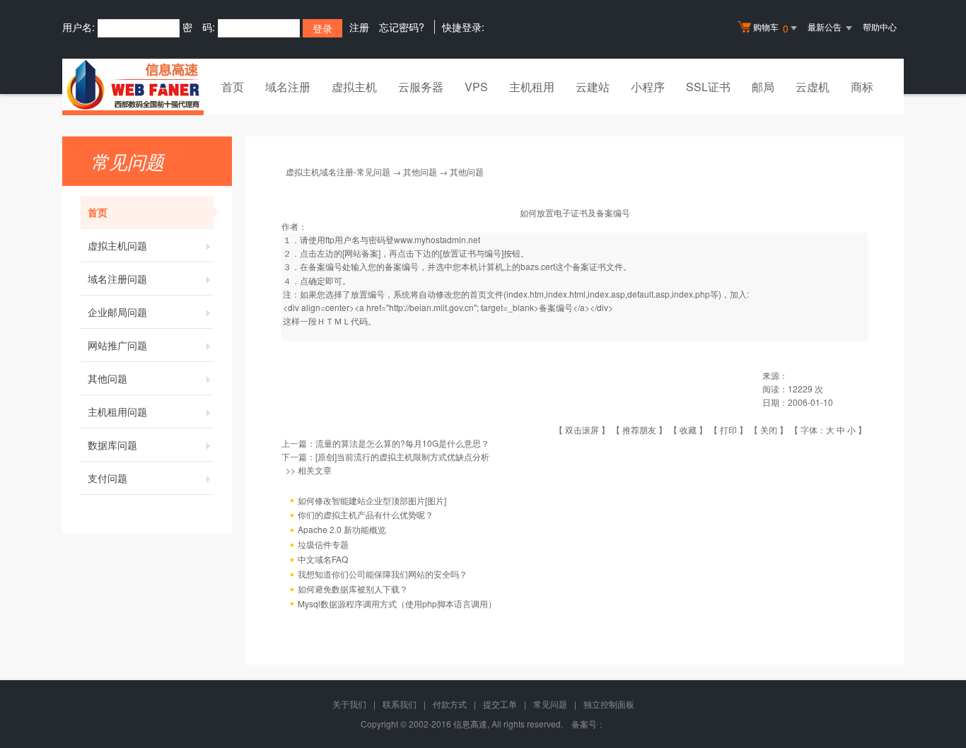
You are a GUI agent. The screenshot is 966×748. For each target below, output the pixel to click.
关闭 (768, 429)
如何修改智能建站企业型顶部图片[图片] (372, 500)
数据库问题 (112, 445)
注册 (359, 27)
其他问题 (107, 378)
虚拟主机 (354, 86)
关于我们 (349, 704)
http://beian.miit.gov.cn (431, 307)
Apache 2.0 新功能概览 (342, 529)
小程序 (648, 86)
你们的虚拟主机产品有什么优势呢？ (365, 514)
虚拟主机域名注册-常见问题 (338, 171)
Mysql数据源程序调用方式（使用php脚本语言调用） (397, 603)
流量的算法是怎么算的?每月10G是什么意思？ (402, 443)
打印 (728, 429)
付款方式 (450, 704)
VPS (476, 86)
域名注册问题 (117, 278)
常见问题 (550, 704)
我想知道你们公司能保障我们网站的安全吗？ (382, 574)
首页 (232, 86)
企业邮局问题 (117, 312)
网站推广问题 (117, 345)
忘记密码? (401, 27)
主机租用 (531, 86)
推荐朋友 (639, 429)
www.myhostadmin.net (437, 239)
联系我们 (400, 704)
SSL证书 (708, 86)
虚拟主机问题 (117, 245)
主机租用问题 (117, 411)
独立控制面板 (608, 704)
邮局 (763, 86)
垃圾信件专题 (323, 544)
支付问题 (107, 478)
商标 (862, 86)
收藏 (688, 429)
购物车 (770, 28)
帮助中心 (880, 27)
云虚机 (813, 86)
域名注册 (287, 86)
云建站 (593, 86)
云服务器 (420, 86)
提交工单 (500, 704)
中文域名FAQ (323, 559)
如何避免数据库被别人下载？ (353, 589)
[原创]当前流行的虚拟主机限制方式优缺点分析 (402, 456)
